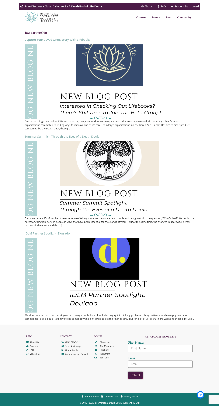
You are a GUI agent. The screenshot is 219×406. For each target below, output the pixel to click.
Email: (132, 358)
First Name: (136, 342)
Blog (168, 17)
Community (184, 17)
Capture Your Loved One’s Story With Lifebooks (57, 40)
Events (156, 17)
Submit (135, 375)
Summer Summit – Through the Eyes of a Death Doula (62, 136)
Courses (141, 17)
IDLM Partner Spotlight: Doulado (47, 233)
